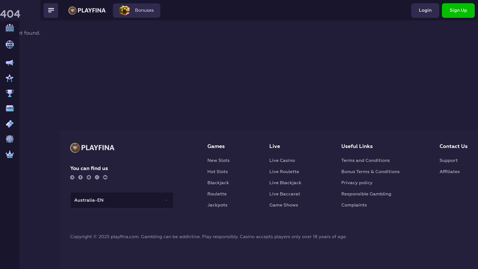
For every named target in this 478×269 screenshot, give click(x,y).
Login (425, 10)
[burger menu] (51, 10)
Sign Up (458, 10)
